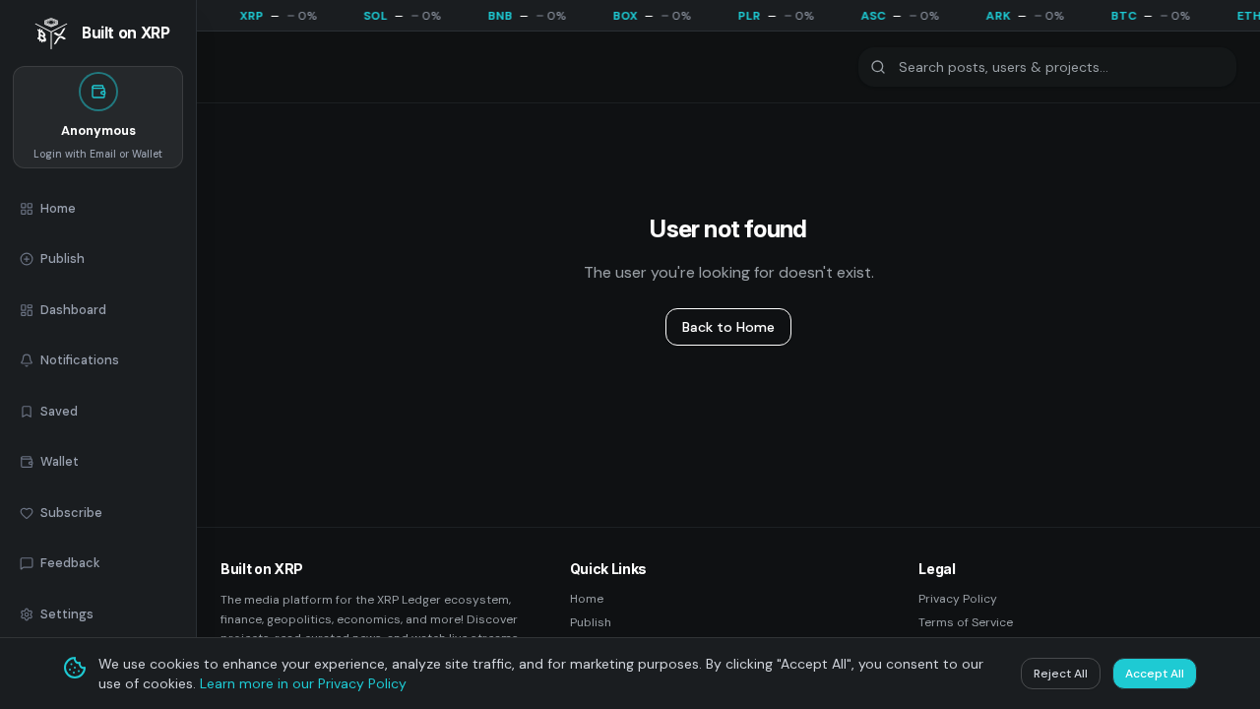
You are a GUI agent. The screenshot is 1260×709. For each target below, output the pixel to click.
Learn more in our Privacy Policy (303, 683)
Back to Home (728, 327)
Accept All (1154, 673)
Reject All (1061, 673)
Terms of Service (965, 622)
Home (586, 599)
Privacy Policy (957, 599)
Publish (590, 622)
